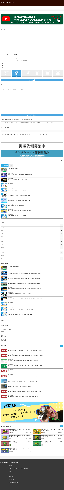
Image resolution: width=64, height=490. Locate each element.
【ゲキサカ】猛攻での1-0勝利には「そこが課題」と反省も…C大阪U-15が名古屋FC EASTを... (24, 396)
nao (11, 438)
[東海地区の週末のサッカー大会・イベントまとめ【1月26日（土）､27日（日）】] (5, 431)
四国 (2, 241)
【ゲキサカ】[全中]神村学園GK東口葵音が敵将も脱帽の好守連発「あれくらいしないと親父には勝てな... (25, 355)
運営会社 (10, 465)
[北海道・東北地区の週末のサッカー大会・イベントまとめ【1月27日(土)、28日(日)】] (5, 450)
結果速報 (2, 247)
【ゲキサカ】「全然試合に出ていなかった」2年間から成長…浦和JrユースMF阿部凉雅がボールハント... (25, 370)
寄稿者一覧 (11, 476)
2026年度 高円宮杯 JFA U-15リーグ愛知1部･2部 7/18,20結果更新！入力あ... (21, 309)
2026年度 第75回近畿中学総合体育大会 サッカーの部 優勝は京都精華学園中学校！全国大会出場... (25, 288)
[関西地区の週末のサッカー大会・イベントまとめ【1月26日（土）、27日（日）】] (37, 437)
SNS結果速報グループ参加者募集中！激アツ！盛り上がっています (19, 195)
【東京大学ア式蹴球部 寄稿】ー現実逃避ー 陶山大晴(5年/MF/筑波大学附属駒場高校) (22, 381)
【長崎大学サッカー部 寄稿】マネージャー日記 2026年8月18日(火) (19, 386)
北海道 (2, 222)
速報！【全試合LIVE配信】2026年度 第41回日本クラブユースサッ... (19, 190)
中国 (2, 238)
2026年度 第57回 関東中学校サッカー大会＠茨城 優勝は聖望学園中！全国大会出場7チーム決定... (24, 273)
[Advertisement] (32, 42)
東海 (2, 233)
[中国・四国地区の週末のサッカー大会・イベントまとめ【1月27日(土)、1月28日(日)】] (37, 431)
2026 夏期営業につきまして (6, 325)
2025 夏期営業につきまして (6, 329)
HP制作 (2, 255)
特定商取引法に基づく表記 (13, 482)
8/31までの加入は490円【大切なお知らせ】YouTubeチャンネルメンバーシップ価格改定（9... (24, 360)
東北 (2, 225)
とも (44, 432)
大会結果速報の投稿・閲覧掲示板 (13, 168)
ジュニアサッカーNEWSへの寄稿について (16, 473)
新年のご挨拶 (3, 336)
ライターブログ (11, 479)
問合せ (2, 258)
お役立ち (2, 252)
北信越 (2, 227)
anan (12, 432)
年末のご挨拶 (3, 340)
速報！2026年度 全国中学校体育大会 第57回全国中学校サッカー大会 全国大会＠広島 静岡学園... (24, 278)
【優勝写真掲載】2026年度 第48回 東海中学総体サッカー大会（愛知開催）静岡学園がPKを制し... (24, 283)
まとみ (12, 451)
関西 (2, 236)
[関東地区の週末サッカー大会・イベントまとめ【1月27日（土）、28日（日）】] (37, 443)
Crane (44, 438)
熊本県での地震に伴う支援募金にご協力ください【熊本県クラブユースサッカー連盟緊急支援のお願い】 (25, 365)
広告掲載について (12, 471)
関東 (2, 230)
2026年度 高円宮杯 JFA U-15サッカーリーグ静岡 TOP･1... (18, 215)
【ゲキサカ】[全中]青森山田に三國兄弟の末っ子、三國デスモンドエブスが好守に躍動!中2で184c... (25, 350)
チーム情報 (16, 71)
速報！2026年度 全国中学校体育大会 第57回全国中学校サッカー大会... (20, 179)
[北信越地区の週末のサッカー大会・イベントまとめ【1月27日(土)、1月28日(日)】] (5, 437)
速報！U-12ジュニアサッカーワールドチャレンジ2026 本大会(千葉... (19, 210)
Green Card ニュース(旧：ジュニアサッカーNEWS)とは (18, 468)
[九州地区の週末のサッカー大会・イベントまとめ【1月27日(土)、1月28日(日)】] (5, 443)
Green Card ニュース (7, 3)
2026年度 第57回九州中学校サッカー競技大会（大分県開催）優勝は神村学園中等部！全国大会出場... (25, 298)
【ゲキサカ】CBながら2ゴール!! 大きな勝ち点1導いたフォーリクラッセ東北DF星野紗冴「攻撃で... (25, 391)
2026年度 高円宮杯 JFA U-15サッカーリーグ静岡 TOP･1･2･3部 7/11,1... (20, 314)
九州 (2, 244)
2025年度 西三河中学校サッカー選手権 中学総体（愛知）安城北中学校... (20, 174)
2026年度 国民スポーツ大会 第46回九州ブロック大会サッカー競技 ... (19, 200)
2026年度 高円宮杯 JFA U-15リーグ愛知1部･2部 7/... (17, 205)
